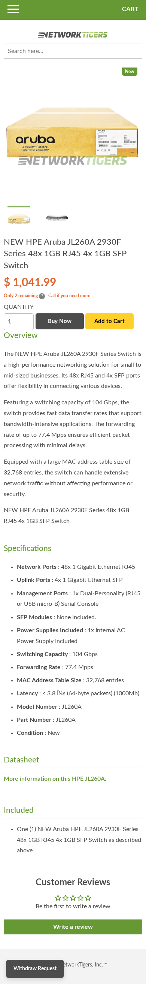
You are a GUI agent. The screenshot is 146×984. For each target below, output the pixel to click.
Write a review (73, 927)
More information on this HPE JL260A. (55, 779)
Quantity (19, 307)
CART (130, 9)
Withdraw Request (35, 968)
